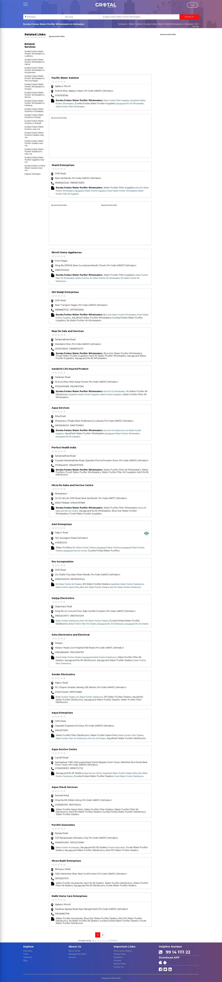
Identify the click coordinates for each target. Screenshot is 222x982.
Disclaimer (118, 957)
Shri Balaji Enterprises (65, 292)
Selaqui (59, 643)
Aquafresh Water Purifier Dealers (117, 773)
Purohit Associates (63, 825)
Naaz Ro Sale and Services (68, 331)
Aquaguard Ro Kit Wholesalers (130, 103)
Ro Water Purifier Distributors (89, 697)
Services (72, 957)
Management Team (77, 954)
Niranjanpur (61, 493)
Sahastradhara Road (65, 339)
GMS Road (60, 173)
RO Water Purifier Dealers (84, 547)
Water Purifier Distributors (67, 621)
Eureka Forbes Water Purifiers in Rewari (34, 116)
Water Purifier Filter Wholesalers (70, 106)
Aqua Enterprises (62, 712)
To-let (25, 954)
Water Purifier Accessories (67, 847)
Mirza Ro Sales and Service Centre (72, 485)
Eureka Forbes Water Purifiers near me (34, 128)
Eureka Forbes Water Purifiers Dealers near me (34, 135)
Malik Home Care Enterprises (69, 896)
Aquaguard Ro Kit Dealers (136, 624)
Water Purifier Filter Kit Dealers (82, 624)
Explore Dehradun (33, 174)
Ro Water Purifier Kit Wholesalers (105, 278)
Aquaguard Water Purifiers (109, 547)
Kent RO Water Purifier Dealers (94, 621)
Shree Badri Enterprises (66, 860)
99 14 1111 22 (176, 952)
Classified (27, 957)
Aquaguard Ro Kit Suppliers (68, 436)
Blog (25, 960)
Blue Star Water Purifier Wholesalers (119, 315)
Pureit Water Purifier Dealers (69, 657)
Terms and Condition (123, 951)
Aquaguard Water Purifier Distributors (99, 657)
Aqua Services (60, 407)
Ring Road (60, 416)
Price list (117, 960)
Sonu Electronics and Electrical (71, 634)
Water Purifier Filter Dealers (130, 735)
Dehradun (122, 24)
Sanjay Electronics (63, 598)
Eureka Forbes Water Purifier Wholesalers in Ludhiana (35, 53)
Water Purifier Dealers (66, 697)
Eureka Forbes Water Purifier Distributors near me (34, 151)
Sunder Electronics (63, 674)
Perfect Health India (64, 447)
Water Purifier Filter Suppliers (116, 100)
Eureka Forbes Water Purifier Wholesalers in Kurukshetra (35, 70)
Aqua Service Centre (64, 749)
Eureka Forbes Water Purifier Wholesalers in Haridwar (35, 103)
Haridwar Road (62, 377)
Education (27, 951)
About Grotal (74, 951)
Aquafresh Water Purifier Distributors (127, 584)
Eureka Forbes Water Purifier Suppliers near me (34, 159)
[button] (106, 5)
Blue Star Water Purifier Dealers (94, 587)
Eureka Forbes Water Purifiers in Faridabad (34, 110)
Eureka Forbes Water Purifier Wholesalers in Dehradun (168, 24)
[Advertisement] (100, 56)
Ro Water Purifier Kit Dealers (69, 584)
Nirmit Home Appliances (67, 252)
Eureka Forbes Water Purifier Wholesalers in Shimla (35, 94)
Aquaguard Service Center (75, 551)
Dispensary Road (63, 606)
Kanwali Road (62, 795)
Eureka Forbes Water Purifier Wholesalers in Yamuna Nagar (35, 78)
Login (192, 5)
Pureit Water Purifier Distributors (129, 776)
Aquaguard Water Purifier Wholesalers (122, 433)
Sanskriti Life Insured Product (70, 368)
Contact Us (119, 967)
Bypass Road (61, 833)
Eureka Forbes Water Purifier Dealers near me (34, 143)
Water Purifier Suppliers (111, 394)
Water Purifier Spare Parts (67, 587)
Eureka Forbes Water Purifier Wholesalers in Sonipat (35, 86)
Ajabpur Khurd (63, 86)
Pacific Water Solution (65, 77)
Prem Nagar (61, 261)
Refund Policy (120, 964)
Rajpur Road (61, 532)
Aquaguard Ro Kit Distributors (110, 624)
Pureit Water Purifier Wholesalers (122, 191)
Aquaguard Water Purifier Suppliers (90, 191)
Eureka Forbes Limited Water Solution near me (35, 168)
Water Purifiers (135, 24)
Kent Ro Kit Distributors (114, 430)
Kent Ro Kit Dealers (97, 738)
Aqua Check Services (65, 787)
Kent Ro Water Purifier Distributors (125, 587)
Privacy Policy (120, 954)
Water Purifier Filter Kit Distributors (71, 738)
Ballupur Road (62, 869)
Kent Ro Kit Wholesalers (114, 391)
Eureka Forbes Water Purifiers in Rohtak (34, 122)
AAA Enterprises (62, 524)
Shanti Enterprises (63, 165)
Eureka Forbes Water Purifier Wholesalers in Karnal (35, 61)
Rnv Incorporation (62, 561)
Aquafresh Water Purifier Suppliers (84, 394)
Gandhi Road (61, 757)
